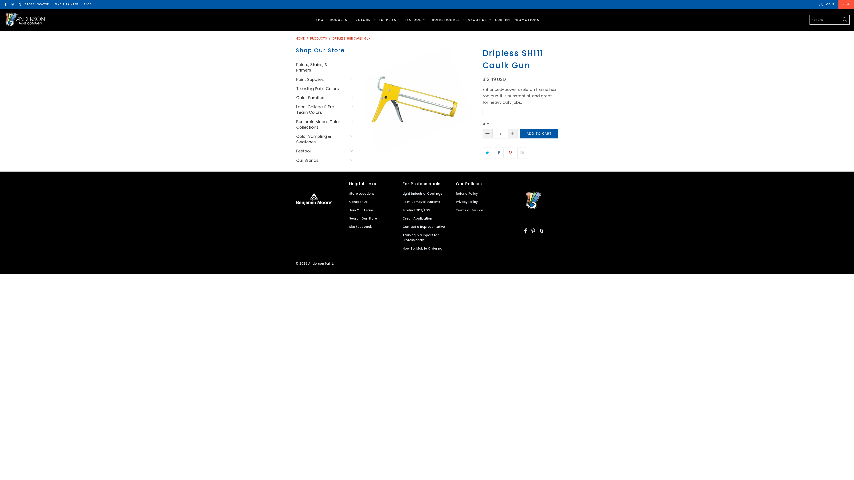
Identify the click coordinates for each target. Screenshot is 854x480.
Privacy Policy (467, 202)
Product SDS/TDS (416, 210)
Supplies (387, 20)
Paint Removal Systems (421, 202)
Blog (88, 4)
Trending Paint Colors (317, 88)
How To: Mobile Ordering (422, 248)
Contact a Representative (424, 226)
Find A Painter (66, 4)
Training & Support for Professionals (421, 237)
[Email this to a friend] (522, 153)
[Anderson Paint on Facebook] (5, 4)
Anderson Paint (320, 263)
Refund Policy (467, 193)
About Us (478, 20)
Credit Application (417, 218)
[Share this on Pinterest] (510, 153)
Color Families (310, 97)
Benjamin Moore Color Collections (318, 124)
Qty (486, 124)
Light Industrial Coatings (422, 193)
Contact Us (358, 202)
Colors (363, 20)
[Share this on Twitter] (487, 153)
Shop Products (331, 20)
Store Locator (37, 4)
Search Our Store (363, 218)
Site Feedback (360, 226)
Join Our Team (361, 210)
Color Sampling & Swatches (313, 139)
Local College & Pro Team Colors (315, 109)
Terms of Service (469, 210)
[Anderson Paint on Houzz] (20, 4)
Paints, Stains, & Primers (311, 67)
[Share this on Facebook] (499, 153)
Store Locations (362, 193)
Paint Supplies (310, 79)
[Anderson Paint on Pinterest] (12, 4)
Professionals (445, 20)
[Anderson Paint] (25, 20)
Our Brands (307, 160)
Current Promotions (517, 20)
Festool (414, 20)
